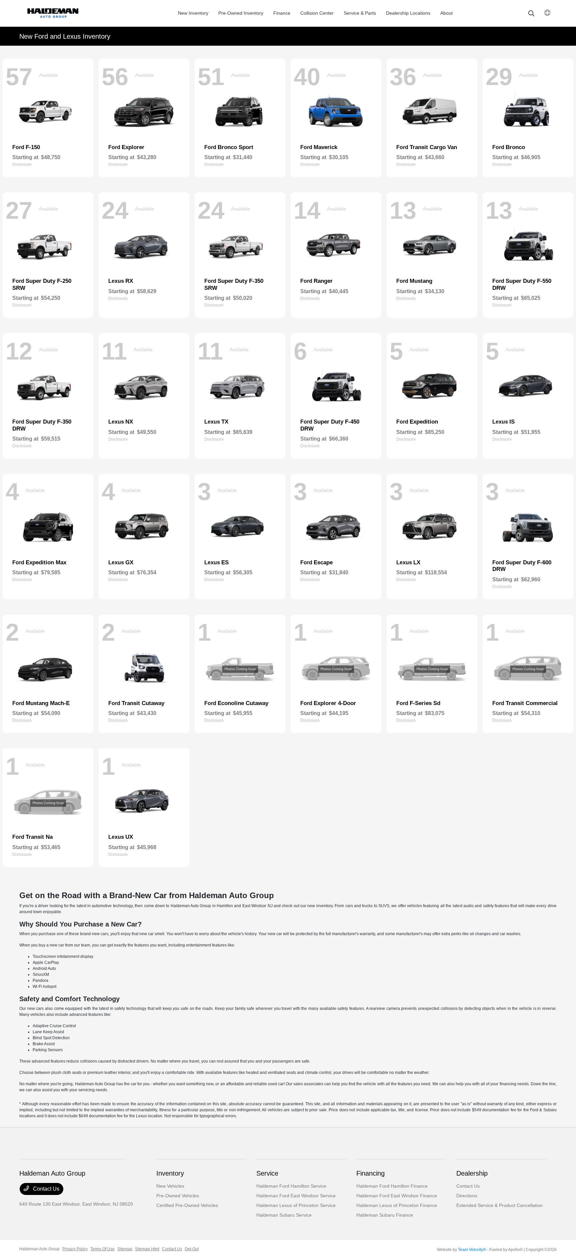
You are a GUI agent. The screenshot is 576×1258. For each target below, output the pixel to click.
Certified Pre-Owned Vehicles (187, 1205)
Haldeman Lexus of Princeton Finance (396, 1205)
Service (267, 1173)
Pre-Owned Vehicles (177, 1195)
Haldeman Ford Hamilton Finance (392, 1186)
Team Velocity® (472, 1249)
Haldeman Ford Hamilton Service (291, 1186)
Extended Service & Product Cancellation (499, 1205)
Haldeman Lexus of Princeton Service (296, 1205)
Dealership (472, 1173)
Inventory (170, 1173)
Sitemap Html (147, 1249)
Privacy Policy (75, 1249)
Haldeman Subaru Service (284, 1215)
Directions (466, 1195)
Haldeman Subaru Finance (384, 1215)
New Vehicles (170, 1186)
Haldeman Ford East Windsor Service (296, 1195)
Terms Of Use (102, 1249)
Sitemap (124, 1249)
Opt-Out (192, 1249)
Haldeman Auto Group (39, 1249)
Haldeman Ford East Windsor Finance (396, 1195)
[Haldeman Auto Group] (63, 13)
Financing (370, 1173)
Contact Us (45, 1189)
